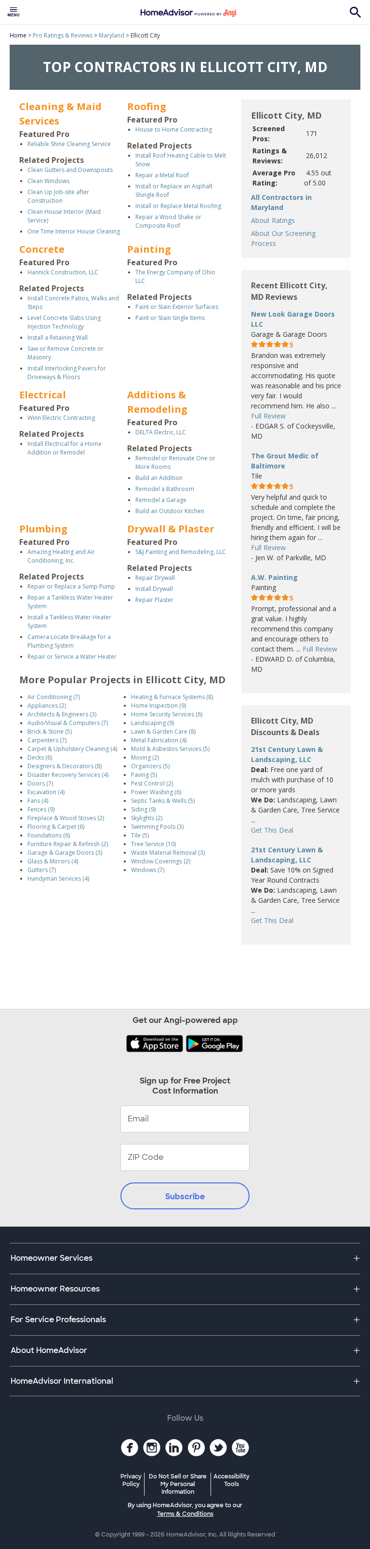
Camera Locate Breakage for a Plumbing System (69, 641)
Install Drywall (154, 589)
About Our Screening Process (283, 238)
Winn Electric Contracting (61, 418)
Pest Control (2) (152, 783)
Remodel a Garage (160, 500)
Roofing (146, 106)
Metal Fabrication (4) (158, 740)
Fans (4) (37, 801)
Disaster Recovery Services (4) (67, 775)
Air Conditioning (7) (53, 697)
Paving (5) (144, 775)
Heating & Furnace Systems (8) (172, 697)
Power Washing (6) (156, 792)
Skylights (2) (146, 818)
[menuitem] (13, 12)
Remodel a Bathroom (164, 489)
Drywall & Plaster (170, 528)
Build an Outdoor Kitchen (169, 511)
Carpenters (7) (46, 740)
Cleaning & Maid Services (60, 113)
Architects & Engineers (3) (61, 714)
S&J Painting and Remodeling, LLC (180, 552)
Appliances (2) (46, 705)
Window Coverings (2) (160, 861)
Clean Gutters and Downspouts (70, 170)
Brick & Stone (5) (49, 731)
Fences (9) (40, 809)
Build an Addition (159, 478)
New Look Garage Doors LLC (293, 319)
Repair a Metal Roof (162, 175)
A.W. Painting (274, 577)
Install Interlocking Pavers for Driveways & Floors (66, 372)
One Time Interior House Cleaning (73, 231)
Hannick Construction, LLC (62, 272)
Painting (149, 249)
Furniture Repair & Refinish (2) (67, 844)
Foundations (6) (48, 835)
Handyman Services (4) (58, 878)
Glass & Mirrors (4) (52, 861)
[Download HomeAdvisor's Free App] (155, 1044)
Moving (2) (145, 757)
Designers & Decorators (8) (64, 766)
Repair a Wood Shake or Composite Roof (168, 221)
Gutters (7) (41, 870)
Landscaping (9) (152, 723)
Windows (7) (147, 870)
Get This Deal (272, 830)
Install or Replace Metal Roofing (178, 206)
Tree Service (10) (153, 844)
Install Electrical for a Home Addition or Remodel (64, 448)
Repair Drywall (155, 578)
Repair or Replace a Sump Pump (71, 586)
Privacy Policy (131, 1480)
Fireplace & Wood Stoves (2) (65, 818)
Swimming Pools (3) (157, 827)
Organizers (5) (150, 766)
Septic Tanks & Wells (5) (163, 801)
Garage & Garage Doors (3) (64, 852)
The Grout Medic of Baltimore (284, 460)
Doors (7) (40, 783)
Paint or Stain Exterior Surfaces (176, 307)
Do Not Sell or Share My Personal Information (178, 1484)
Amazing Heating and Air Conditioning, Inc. (61, 556)
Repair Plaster (154, 600)
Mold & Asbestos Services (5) (170, 749)
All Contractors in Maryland (281, 202)
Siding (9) (143, 809)
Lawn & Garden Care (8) (163, 731)
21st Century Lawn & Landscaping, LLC (287, 754)
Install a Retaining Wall (57, 337)
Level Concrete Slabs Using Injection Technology (64, 322)
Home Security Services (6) (166, 714)
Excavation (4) (46, 792)
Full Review (268, 415)
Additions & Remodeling (157, 402)
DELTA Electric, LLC (160, 432)
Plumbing (43, 528)
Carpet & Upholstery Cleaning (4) (72, 749)
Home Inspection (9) (158, 705)
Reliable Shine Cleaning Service (69, 144)
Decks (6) (39, 757)
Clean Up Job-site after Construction (58, 196)
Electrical (42, 394)
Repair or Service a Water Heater (72, 656)
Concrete (42, 249)
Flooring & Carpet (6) (55, 827)
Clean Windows (48, 181)
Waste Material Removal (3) (168, 852)
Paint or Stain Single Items (170, 318)
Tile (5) (140, 835)
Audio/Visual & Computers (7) (67, 723)
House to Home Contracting (173, 129)
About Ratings (273, 220)
